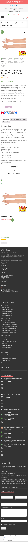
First (2, 499)
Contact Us (3, 269)
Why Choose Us (4, 267)
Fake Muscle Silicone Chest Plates (9, 341)
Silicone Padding (4, 352)
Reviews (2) (5, 121)
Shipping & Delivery (5, 276)
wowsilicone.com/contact (12, 291)
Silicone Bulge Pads (6, 354)
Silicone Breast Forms (5, 318)
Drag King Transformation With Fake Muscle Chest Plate (13, 481)
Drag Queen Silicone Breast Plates (9, 326)
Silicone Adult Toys (5, 305)
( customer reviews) (12, 77)
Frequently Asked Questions (7, 275)
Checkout (16, 11)
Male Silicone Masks (6, 347)
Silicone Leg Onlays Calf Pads (12, 538)
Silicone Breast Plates (5, 320)
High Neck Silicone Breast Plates (9, 330)
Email (2, 502)
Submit (3, 528)
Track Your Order (4, 268)
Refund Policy (4, 280)
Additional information (16, 119)
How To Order (4, 278)
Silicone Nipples (4, 350)
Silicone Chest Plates (5, 335)
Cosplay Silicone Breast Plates (8, 322)
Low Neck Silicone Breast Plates (9, 332)
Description (6, 119)
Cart (19, 11)
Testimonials (3, 281)
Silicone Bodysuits (5, 307)
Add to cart (8, 107)
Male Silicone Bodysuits (7, 311)
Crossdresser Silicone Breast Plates (9, 324)
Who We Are (4, 265)
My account (11, 11)
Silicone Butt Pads (6, 356)
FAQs (24, 119)
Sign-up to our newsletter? (9, 524)
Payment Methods (5, 277)
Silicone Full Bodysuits (7, 313)
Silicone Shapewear (5, 362)
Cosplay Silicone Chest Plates (8, 337)
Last (15, 499)
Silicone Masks (4, 343)
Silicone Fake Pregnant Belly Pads (9, 358)
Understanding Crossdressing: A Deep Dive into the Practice (13, 479)
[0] (26, 18)
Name (3, 494)
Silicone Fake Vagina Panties (8, 369)
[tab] (6, 119)
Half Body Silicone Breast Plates (9, 328)
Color (2, 101)
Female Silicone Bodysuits (7, 309)
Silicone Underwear (5, 367)
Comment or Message (6, 507)
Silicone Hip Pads (6, 360)
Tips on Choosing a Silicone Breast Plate (9, 487)
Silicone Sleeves (14, 111)
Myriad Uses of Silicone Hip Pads (8, 473)
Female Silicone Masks (7, 345)
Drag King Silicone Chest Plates (8, 339)
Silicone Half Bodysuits (7, 315)
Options (2, 104)
